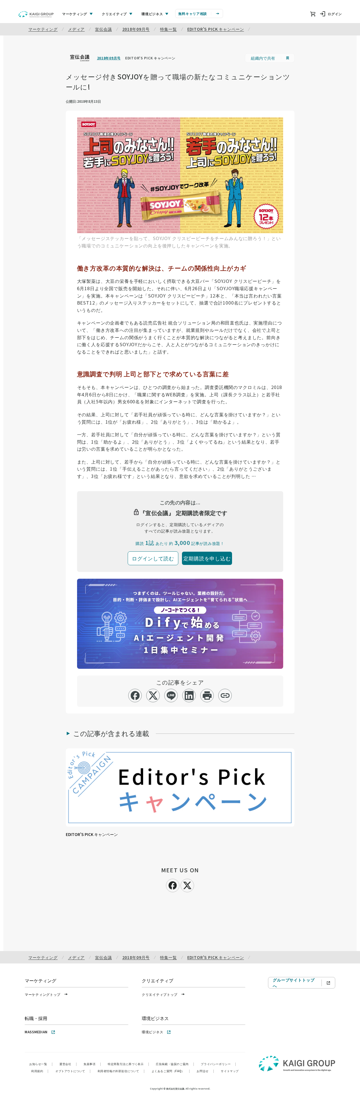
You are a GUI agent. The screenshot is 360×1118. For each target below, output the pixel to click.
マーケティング (43, 29)
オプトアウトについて (73, 1071)
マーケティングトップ (42, 994)
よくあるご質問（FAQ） (171, 1071)
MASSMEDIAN (36, 1031)
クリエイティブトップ (159, 994)
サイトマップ (230, 1071)
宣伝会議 (103, 29)
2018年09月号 (136, 29)
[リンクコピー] (225, 695)
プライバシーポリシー (218, 1064)
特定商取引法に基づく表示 (128, 1064)
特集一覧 (168, 29)
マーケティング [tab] (74, 13)
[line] (171, 695)
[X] (187, 884)
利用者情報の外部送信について (121, 1071)
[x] (153, 695)
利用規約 (40, 1071)
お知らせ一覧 (41, 1064)
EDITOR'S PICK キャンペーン (215, 29)
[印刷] (207, 695)
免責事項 (92, 1064)
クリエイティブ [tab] (114, 13)
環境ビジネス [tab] (152, 13)
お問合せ (205, 1071)
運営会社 (68, 1064)
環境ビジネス (152, 1031)
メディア (76, 29)
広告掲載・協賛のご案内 (175, 1064)
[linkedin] (189, 695)
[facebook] (135, 695)
